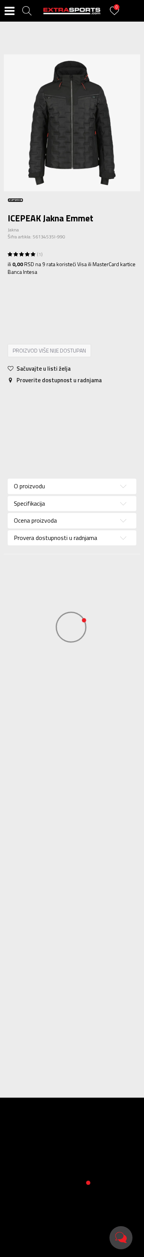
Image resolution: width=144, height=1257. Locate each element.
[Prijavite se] (115, 15)
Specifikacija (57, 400)
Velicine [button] (56, 302)
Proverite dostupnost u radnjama (58, 380)
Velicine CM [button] (87, 302)
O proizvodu (29, 486)
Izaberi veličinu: (26, 291)
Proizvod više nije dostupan (49, 350)
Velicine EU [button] (24, 302)
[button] (27, 11)
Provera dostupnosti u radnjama (55, 537)
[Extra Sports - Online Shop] (72, 10)
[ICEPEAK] (15, 199)
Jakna (13, 229)
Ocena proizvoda (35, 520)
